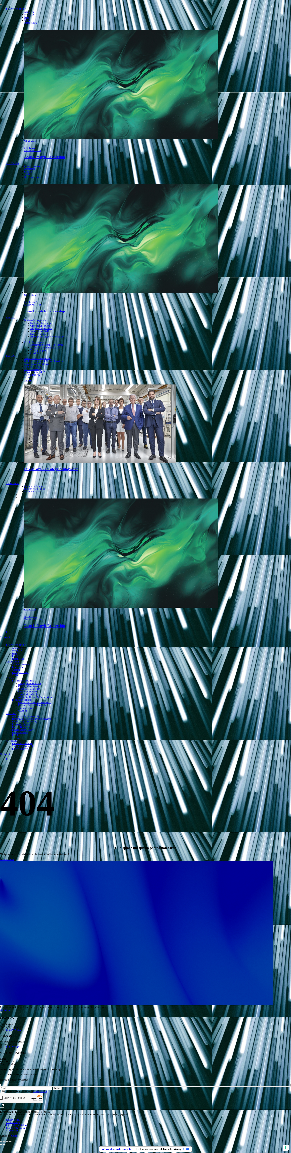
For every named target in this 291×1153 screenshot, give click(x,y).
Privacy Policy (40, 1091)
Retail (27, 377)
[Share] (4, 1141)
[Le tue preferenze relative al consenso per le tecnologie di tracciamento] (286, 1148)
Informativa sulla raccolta (116, 1149)
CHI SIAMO (12, 163)
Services (28, 380)
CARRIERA (12, 483)
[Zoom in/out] (10, 1141)
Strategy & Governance (41, 323)
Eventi (27, 20)
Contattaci (5, 637)
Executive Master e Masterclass (45, 347)
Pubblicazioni (30, 23)
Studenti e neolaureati (34, 489)
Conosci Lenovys (32, 166)
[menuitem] (7, 632)
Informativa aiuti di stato (17, 1125)
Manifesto (29, 14)
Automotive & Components (37, 358)
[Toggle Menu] (1, 4)
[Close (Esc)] (1, 1141)
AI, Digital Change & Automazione (47, 336)
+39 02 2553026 (12, 1047)
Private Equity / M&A (34, 372)
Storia (27, 174)
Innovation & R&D (39, 331)
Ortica (14, 1136)
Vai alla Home (7, 859)
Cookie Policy (13, 1122)
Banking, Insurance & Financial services (43, 361)
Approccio (29, 12)
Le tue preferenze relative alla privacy (158, 1149)
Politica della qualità (15, 1128)
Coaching (35, 353)
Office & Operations (40, 325)
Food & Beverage (32, 369)
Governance (12, 1130)
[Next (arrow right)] (4, 1144)
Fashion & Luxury (33, 366)
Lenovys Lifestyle (33, 491)
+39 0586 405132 (12, 1030)
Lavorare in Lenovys (34, 486)
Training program (38, 350)
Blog (26, 17)
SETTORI (11, 355)
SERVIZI (10, 317)
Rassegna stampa (32, 177)
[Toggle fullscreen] (7, 1141)
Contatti (28, 171)
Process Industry (32, 375)
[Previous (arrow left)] (1, 1144)
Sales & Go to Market (40, 334)
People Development (34, 342)
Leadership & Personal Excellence (46, 345)
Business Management (35, 320)
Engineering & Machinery (36, 364)
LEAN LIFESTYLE (16, 9)
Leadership (29, 169)
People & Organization (41, 328)
